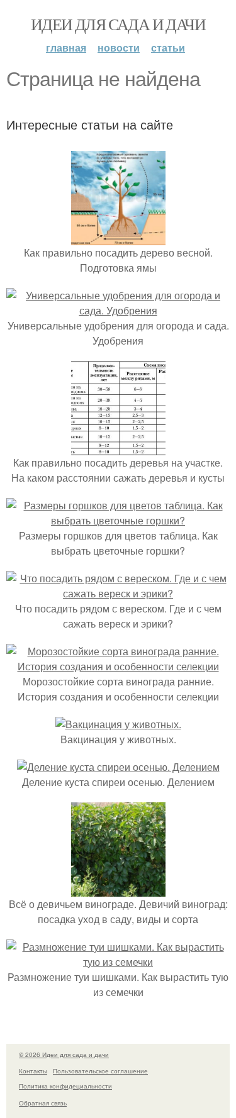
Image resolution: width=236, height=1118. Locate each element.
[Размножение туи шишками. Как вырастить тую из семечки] (118, 962)
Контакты (33, 1070)
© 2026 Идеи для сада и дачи (64, 1054)
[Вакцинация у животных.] (118, 724)
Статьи (168, 47)
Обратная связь (43, 1103)
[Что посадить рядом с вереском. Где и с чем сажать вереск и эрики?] (118, 593)
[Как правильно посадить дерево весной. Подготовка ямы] (118, 237)
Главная (66, 47)
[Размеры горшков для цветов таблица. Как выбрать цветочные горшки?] (118, 520)
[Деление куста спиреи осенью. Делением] (118, 767)
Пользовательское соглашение (100, 1070)
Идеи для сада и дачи (118, 24)
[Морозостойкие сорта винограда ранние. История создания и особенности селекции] (118, 666)
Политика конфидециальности (65, 1086)
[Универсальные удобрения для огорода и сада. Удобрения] (118, 310)
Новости (119, 47)
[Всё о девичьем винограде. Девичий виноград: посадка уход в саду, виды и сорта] (118, 889)
